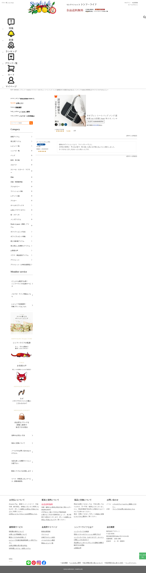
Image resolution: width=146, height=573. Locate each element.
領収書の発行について (16, 531)
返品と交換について (18, 443)
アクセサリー (15, 186)
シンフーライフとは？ (84, 527)
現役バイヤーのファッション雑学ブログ (87, 534)
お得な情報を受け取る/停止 (18, 545)
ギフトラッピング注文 (18, 232)
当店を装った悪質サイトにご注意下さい (21, 462)
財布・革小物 (15, 160)
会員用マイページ (49, 527)
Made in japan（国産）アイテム (20, 225)
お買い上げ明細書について (18, 534)
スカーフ (14, 165)
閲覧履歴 (18, 107)
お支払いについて (17, 500)
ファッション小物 (17, 191)
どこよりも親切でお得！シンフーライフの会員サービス (21, 283)
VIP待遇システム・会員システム (20, 548)
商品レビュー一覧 (47, 543)
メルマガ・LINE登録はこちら (29, 116)
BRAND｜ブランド (19, 90)
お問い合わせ (112, 500)
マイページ (45, 534)
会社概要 (110, 527)
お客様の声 (14, 250)
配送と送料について (50, 500)
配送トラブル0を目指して (17, 537)
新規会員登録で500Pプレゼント (29, 98)
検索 (144, 17)
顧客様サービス (16, 527)
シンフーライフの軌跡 (81, 531)
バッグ (13, 155)
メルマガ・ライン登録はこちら (21, 295)
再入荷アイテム (16, 141)
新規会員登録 (45, 531)
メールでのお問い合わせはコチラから (21, 452)
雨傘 (12, 177)
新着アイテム (15, 137)
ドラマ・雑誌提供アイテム (20, 255)
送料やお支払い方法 (18, 435)
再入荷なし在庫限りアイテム (20, 246)
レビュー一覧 (15, 146)
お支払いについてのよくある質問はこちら (23, 514)
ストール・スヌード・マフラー (20, 171)
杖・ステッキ (15, 215)
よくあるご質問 (24, 112)
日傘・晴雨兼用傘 (17, 182)
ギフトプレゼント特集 (18, 236)
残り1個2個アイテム (17, 241)
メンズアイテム (16, 219)
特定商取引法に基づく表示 (114, 563)
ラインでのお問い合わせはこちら (124, 509)
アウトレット (15, 260)
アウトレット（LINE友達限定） (21, 264)
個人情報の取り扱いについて (93, 563)
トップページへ (131, 563)
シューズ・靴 (15, 151)
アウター (14, 200)
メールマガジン (133, 5)
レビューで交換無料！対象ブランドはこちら (18, 305)
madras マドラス (31, 90)
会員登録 (135, 2)
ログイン (128, 2)
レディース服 (15, 196)
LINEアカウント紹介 (48, 537)
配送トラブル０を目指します (21, 471)
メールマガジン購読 (48, 540)
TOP (11, 90)
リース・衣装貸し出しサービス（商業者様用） (21, 480)
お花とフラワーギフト (18, 210)
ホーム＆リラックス (17, 205)
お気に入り (20, 103)
